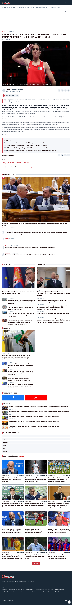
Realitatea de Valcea (17, 89)
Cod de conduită (31, 581)
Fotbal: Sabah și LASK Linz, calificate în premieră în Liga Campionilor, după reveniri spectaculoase (34, 531)
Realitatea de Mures (40, 589)
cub (4, 162)
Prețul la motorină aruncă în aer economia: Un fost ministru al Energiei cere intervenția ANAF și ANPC (20, 373)
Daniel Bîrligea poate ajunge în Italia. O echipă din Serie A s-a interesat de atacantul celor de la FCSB (12, 557)
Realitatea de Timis (5, 594)
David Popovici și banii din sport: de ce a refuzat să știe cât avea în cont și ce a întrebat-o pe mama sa (59, 530)
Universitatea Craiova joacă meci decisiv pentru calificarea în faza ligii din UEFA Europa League (32, 150)
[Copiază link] (59, 90)
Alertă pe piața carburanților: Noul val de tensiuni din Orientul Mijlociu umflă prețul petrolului (30, 247)
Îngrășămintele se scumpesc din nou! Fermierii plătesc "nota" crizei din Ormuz (20, 379)
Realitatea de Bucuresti (47, 591)
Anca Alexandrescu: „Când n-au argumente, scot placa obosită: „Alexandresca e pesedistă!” (30, 240)
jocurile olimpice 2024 (22, 162)
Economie (7, 245)
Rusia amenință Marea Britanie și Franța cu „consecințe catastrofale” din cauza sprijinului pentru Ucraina (53, 293)
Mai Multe (36, 563)
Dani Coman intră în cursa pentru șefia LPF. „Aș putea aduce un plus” (25, 143)
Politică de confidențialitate (20, 581)
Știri (9, 7)
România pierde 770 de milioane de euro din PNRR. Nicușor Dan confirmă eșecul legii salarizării (21, 386)
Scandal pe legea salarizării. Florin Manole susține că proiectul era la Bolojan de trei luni (53, 314)
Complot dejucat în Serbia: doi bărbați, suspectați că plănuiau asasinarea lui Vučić (18, 292)
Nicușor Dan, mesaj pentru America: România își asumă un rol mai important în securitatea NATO (52, 301)
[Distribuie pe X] (68, 90)
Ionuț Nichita (66, 501)
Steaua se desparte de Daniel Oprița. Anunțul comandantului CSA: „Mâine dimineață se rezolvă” (58, 556)
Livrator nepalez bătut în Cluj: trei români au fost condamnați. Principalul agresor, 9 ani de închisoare (21, 315)
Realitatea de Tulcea (16, 591)
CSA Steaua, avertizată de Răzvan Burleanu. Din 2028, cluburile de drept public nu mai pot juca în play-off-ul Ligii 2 (58, 506)
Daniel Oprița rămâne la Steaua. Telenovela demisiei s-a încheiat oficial (35, 556)
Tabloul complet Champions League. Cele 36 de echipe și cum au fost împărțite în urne (30, 148)
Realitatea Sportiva (13, 589)
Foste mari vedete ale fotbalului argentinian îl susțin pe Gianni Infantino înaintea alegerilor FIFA (12, 530)
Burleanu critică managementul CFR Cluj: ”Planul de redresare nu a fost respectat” (12, 505)
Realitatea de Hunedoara (16, 594)
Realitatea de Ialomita (58, 591)
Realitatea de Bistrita (30, 589)
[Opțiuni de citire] (69, 602)
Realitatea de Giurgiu (6, 591)
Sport (14, 7)
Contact (3, 581)
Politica (7, 231)
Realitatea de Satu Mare (26, 591)
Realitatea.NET (4, 589)
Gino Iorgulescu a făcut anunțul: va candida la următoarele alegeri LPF (35, 504)
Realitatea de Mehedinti (59, 589)
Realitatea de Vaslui (49, 589)
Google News (33, 167)
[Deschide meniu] (69, 2)
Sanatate (4, 227)
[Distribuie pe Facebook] (62, 90)
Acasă (5, 7)
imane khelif (11, 162)
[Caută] (65, 2)
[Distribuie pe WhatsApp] (65, 90)
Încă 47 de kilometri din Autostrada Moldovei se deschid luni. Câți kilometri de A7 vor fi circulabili (21, 301)
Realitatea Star (21, 589)
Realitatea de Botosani (36, 591)
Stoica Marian (20, 475)
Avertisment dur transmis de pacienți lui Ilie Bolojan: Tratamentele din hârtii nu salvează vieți (30, 254)
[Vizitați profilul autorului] (3, 90)
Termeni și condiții (10, 581)
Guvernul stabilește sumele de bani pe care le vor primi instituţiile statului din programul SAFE (21, 365)
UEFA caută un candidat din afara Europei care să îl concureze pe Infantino (27, 145)
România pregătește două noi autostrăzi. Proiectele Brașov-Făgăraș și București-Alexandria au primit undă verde (20, 322)
